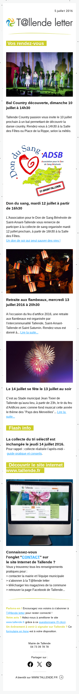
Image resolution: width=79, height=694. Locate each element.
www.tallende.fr (15, 622)
